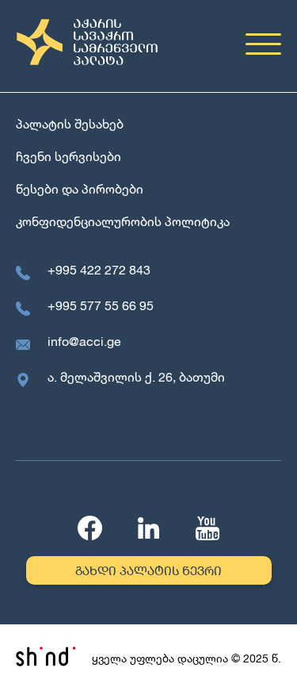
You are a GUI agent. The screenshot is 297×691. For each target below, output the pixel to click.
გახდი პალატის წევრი (148, 570)
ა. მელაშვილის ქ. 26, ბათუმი (136, 376)
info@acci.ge (84, 340)
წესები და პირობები (79, 188)
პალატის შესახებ (70, 123)
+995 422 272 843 (99, 269)
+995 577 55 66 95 (101, 305)
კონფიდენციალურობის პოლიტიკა (123, 220)
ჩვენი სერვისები (68, 155)
